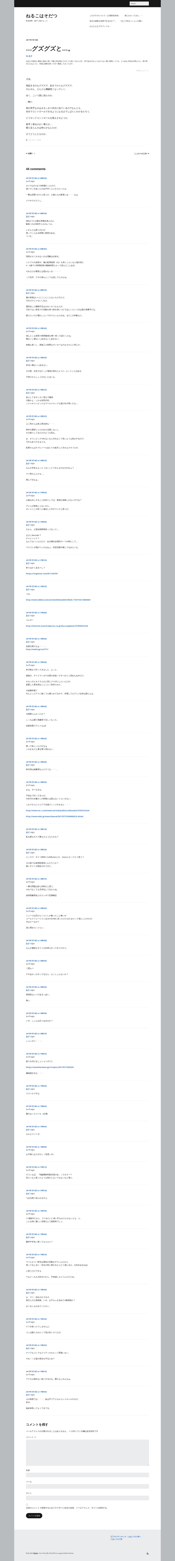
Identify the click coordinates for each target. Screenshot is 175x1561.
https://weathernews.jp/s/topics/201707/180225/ (50, 1067)
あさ (30, 56)
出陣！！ (31, 153)
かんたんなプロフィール (99, 26)
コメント (31, 1437)
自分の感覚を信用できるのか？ (102, 21)
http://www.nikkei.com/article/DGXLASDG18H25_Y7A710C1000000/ (58, 599)
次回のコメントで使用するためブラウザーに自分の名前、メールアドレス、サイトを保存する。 (67, 1507)
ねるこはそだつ (41, 15)
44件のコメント (142, 70)
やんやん (32, 140)
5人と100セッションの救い (132, 21)
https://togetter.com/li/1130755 (42, 573)
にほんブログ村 (116, 1539)
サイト (29, 1493)
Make (35, 1553)
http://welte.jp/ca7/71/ (37, 649)
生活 (39, 140)
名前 (28, 1470)
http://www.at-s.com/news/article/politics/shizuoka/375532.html (57, 810)
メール (29, 1481)
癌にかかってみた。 (133, 15)
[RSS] (147, 1553)
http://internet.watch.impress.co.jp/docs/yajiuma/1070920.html (57, 626)
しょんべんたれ (140, 153)
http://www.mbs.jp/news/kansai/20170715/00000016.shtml (54, 816)
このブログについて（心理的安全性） (105, 15)
